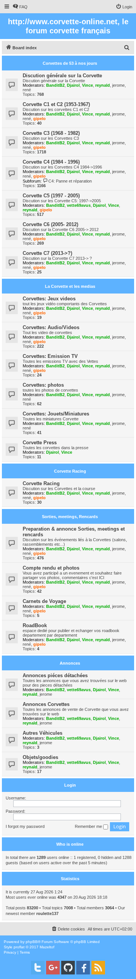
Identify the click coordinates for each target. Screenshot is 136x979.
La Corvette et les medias (70, 286)
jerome (118, 85)
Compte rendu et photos (51, 568)
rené (27, 89)
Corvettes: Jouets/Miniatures (56, 414)
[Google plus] (53, 967)
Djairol (73, 85)
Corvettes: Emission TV (50, 356)
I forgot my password (25, 826)
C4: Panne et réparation (70, 181)
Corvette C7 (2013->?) (47, 253)
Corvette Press (40, 442)
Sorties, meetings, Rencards (70, 516)
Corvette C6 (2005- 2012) (50, 224)
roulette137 (47, 913)
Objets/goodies (40, 757)
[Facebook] (83, 967)
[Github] (68, 967)
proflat (19, 947)
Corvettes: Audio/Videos (51, 327)
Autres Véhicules (42, 733)
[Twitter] (38, 967)
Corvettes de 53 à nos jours (70, 63)
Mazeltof (47, 947)
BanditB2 (55, 85)
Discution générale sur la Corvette (62, 75)
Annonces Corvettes (46, 704)
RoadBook (35, 625)
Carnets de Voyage (44, 601)
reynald (102, 85)
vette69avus (79, 205)
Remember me (89, 826)
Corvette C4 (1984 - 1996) (51, 162)
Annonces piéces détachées (55, 675)
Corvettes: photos (43, 385)
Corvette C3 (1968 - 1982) (51, 133)
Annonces (70, 663)
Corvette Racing (70, 471)
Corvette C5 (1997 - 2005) (51, 195)
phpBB (32, 942)
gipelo (39, 118)
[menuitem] (20, 6)
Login (70, 785)
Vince (87, 85)
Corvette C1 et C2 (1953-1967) (56, 104)
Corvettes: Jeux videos (49, 298)
